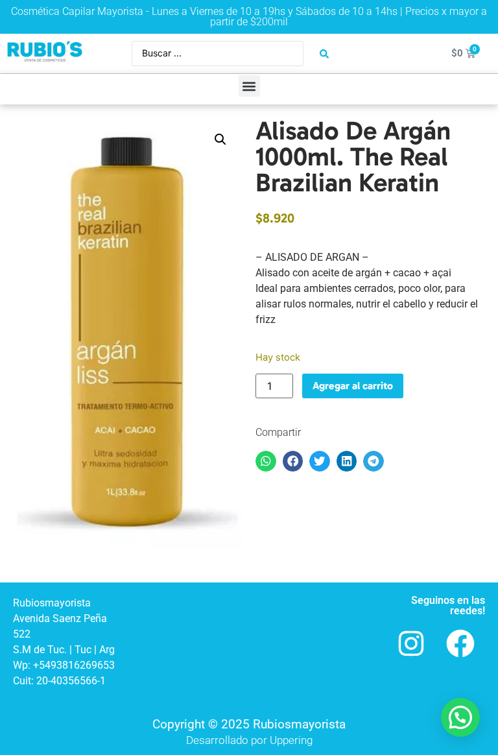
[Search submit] (324, 54)
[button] (249, 86)
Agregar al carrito (353, 385)
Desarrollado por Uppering (249, 740)
